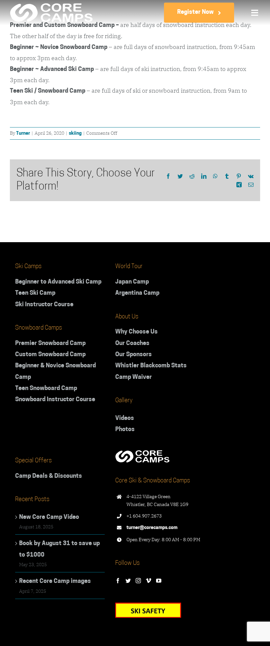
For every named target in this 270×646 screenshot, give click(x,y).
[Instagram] (138, 580)
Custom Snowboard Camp (50, 355)
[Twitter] (128, 580)
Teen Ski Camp (35, 293)
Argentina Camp (137, 293)
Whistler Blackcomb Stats (151, 366)
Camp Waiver (133, 378)
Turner (23, 133)
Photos (125, 430)
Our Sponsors (133, 355)
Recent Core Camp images (55, 582)
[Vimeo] (148, 580)
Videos (124, 419)
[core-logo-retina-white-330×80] (51, 6)
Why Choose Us (136, 332)
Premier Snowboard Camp (50, 344)
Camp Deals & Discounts (48, 476)
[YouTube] (158, 580)
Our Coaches (132, 344)
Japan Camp (132, 282)
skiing (75, 133)
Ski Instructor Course (44, 305)
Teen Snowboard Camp (46, 389)
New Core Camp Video (49, 517)
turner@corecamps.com (151, 527)
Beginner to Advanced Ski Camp (58, 282)
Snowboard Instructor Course (55, 400)
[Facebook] (118, 580)
